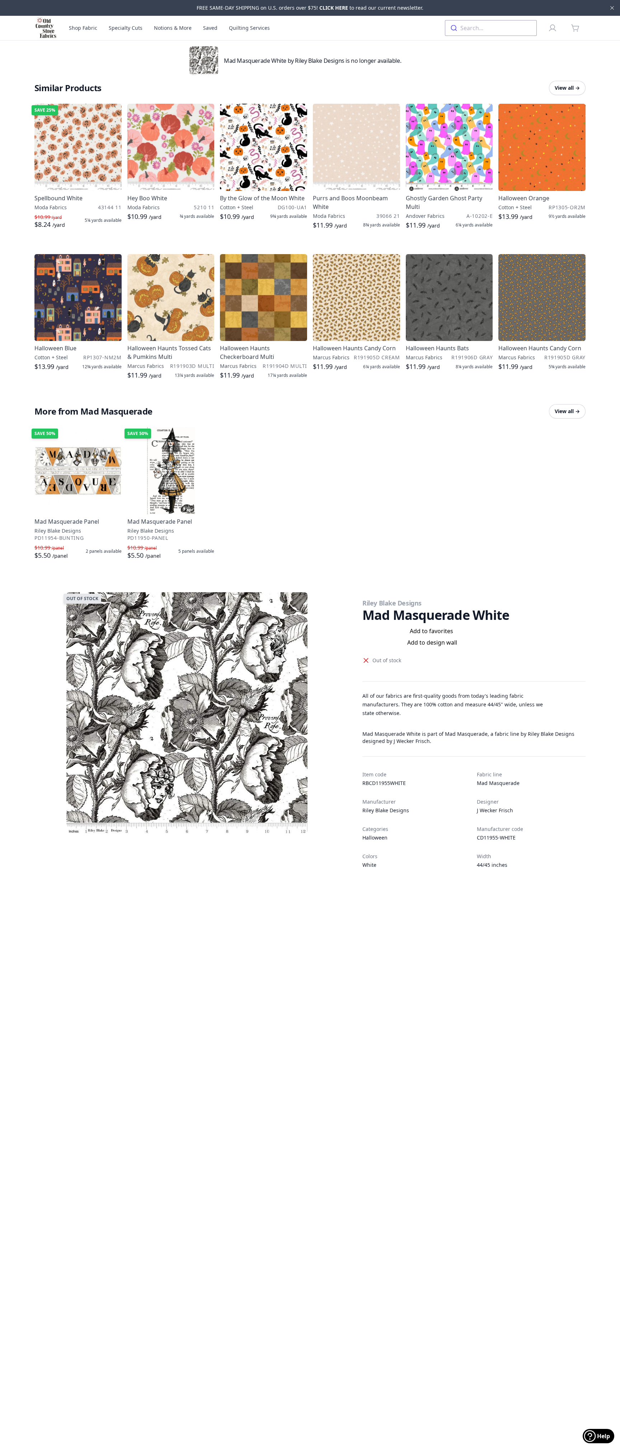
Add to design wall (432, 642)
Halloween (375, 837)
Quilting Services (249, 27)
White (369, 864)
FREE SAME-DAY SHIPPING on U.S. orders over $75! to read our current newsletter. (310, 7)
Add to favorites (431, 631)
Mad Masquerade (498, 783)
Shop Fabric (83, 27)
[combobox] (491, 28)
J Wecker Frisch (495, 810)
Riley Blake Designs (391, 603)
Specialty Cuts (125, 27)
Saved (210, 27)
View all (567, 87)
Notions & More (173, 27)
